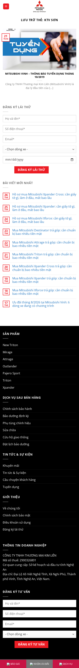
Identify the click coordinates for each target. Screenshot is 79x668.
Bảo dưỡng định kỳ (16, 416)
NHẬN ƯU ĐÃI (41, 663)
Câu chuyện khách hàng (19, 480)
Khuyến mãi (11, 466)
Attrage (8, 359)
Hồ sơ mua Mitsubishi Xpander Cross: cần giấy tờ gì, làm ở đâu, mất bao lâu (44, 196)
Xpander (9, 388)
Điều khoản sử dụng (17, 522)
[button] (6, 6)
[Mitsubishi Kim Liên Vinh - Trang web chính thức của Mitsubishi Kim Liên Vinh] (39, 6)
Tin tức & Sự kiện (14, 473)
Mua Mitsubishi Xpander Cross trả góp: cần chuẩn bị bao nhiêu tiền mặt (42, 268)
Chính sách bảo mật (16, 515)
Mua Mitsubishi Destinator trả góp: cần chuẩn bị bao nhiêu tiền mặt (44, 232)
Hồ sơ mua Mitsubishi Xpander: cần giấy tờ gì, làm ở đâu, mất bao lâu (43, 208)
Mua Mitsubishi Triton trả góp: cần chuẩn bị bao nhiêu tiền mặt (42, 256)
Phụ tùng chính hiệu (17, 423)
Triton (7, 380)
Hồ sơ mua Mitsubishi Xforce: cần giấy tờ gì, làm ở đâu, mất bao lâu (42, 220)
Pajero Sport (11, 373)
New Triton (10, 345)
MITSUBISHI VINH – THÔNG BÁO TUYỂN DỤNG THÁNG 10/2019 (39, 75)
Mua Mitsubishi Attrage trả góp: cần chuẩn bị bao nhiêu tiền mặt (43, 244)
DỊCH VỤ (67, 663)
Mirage (7, 352)
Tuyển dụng (11, 487)
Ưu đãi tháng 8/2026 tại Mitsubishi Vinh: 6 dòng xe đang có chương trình (41, 304)
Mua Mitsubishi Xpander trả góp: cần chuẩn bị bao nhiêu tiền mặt (44, 280)
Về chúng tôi (11, 508)
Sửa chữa (9, 430)
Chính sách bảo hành (17, 409)
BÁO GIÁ (15, 663)
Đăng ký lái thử (13, 529)
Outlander (10, 366)
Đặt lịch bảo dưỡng (16, 444)
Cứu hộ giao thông (15, 437)
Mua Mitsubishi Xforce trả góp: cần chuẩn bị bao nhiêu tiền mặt (42, 292)
